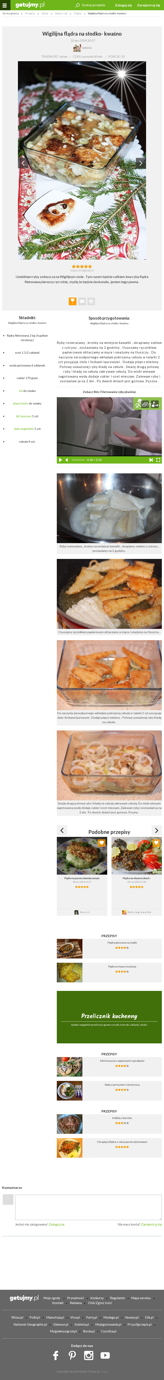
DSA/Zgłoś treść (100, 1303)
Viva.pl (75, 1317)
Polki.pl (34, 1317)
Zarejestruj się (148, 5)
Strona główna (11, 13)
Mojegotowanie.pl (108, 1324)
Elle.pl (149, 1317)
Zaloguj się (123, 5)
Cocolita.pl (108, 1331)
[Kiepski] (74, 266)
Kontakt (58, 1303)
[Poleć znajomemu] (82, 301)
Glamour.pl (60, 1324)
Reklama (76, 1303)
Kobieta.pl (82, 1324)
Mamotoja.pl (55, 1317)
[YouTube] (107, 1354)
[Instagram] (90, 1354)
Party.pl (91, 1317)
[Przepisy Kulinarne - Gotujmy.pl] (30, 4)
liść (18, 416)
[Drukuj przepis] (91, 301)
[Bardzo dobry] (86, 266)
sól (21, 391)
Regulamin (117, 1298)
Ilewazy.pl (132, 1317)
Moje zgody (51, 1298)
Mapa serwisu (141, 1298)
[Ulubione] (101, 843)
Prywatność (75, 1298)
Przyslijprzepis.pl (139, 1324)
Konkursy (97, 1298)
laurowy (26, 416)
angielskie (27, 428)
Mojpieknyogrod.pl (63, 1331)
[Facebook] (57, 1354)
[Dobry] (82, 266)
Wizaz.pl (17, 1317)
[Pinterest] (74, 1354)
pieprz (17, 403)
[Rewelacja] (90, 266)
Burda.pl (89, 1331)
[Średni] (78, 266)
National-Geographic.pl (30, 1324)
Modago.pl (111, 1317)
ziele (17, 428)
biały (25, 403)
